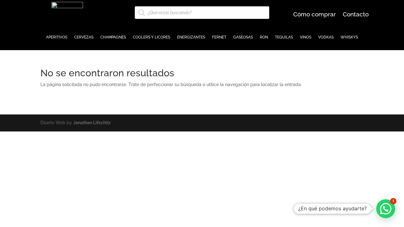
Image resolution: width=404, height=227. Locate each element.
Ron (264, 37)
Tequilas (284, 37)
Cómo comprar (314, 15)
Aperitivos (56, 37)
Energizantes (191, 37)
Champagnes (113, 37)
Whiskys (349, 37)
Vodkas (326, 37)
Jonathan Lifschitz (92, 122)
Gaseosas (243, 37)
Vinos (305, 37)
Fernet (219, 37)
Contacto (356, 15)
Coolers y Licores (151, 37)
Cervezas (83, 37)
